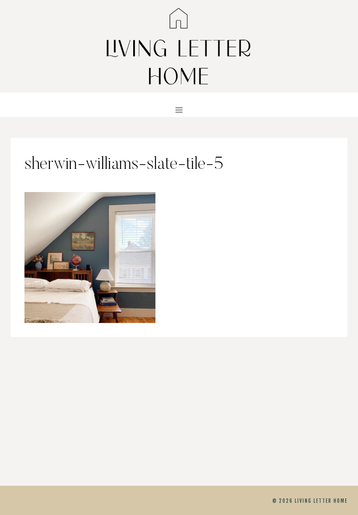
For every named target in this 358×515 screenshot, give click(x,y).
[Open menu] (179, 110)
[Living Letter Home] (179, 46)
